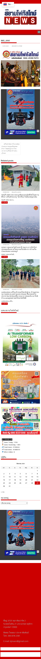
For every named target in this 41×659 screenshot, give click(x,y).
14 (32, 477)
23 (4, 483)
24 (10, 483)
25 (15, 483)
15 (37, 477)
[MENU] (39, 32)
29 (37, 483)
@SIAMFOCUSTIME (17, 46)
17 (10, 480)
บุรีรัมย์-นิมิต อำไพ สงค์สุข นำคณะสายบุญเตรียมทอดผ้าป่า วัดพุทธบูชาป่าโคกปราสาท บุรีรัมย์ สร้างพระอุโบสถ (11, 148)
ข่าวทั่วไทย (4, 202)
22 (37, 480)
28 (32, 483)
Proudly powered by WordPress (12, 653)
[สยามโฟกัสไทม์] (2, 31)
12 (20, 477)
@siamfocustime (16, 192)
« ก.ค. (3, 492)
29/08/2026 (5, 192)
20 (26, 480)
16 (4, 480)
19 (20, 480)
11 (15, 477)
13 (26, 477)
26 (20, 483)
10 (10, 477)
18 (15, 480)
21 (32, 480)
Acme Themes (20, 656)
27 (26, 483)
